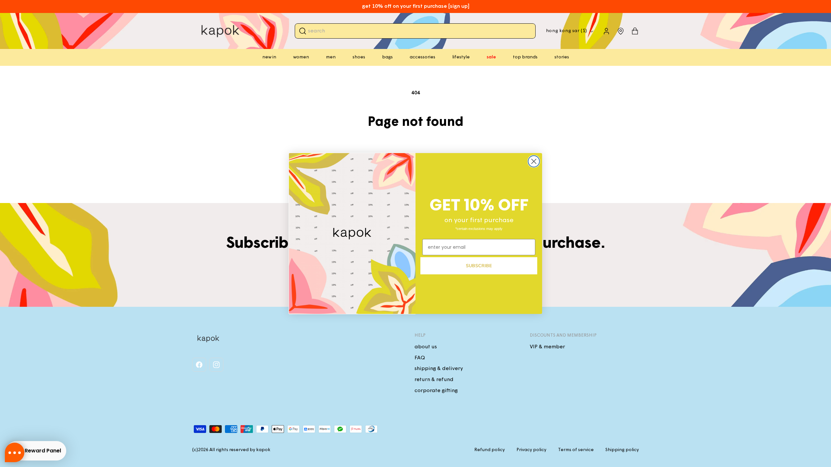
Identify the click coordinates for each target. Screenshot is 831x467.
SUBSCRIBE (479, 266)
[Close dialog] (534, 161)
